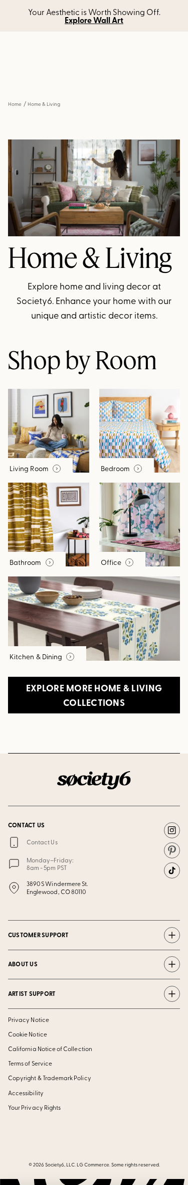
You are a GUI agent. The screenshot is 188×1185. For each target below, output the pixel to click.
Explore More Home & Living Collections (94, 695)
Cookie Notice (27, 1034)
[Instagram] (172, 830)
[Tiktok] (172, 870)
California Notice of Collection (50, 1049)
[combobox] (94, 79)
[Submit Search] (21, 80)
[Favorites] (91, 48)
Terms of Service (30, 1063)
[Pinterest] (172, 850)
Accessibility (26, 1093)
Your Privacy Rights (34, 1107)
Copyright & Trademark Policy (49, 1078)
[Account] (67, 48)
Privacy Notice (28, 1019)
